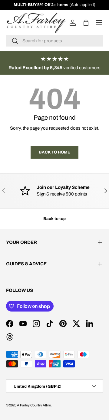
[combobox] (54, 41)
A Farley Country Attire (34, 405)
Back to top (54, 218)
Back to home (54, 152)
